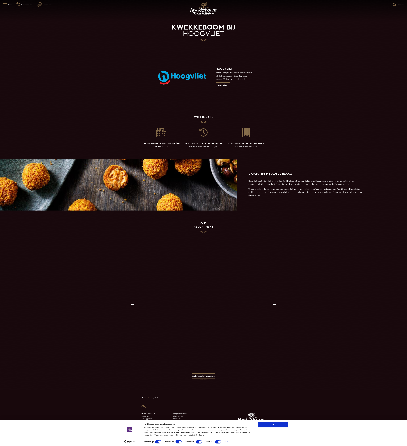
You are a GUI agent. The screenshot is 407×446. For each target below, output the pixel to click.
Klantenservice (178, 416)
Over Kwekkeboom (148, 414)
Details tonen (230, 442)
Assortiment (145, 416)
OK (273, 425)
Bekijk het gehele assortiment (203, 376)
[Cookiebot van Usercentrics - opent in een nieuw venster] (130, 441)
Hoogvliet (222, 85)
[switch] (179, 441)
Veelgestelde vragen (180, 414)
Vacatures (176, 419)
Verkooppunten (146, 419)
